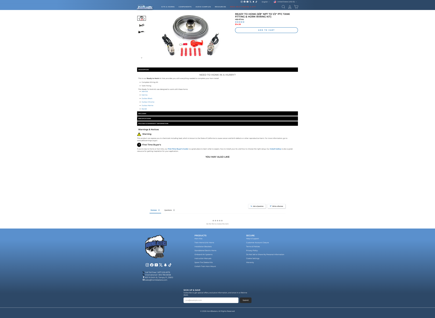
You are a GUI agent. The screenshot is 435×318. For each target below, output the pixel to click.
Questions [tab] (168, 210)
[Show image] (141, 18)
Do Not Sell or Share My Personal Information (265, 254)
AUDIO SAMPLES (203, 7)
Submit (246, 300)
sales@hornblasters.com (156, 280)
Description (143, 70)
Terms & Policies (253, 246)
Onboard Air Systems (203, 254)
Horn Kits (198, 238)
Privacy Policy (252, 250)
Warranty (250, 262)
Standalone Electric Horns (205, 250)
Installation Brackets (203, 246)
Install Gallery (275, 149)
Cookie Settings (252, 258)
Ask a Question (258, 206)
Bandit (144, 109)
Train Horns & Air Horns (204, 242)
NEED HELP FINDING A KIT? (243, 7)
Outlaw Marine (147, 105)
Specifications (144, 118)
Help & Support (252, 238)
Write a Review (277, 206)
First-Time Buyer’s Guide (178, 149)
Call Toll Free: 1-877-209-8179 (157, 272)
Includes (142, 113)
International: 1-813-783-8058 (158, 275)
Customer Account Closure (257, 242)
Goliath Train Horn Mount (205, 266)
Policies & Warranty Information (153, 123)
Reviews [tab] (154, 210)
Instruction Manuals (203, 258)
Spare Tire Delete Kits (204, 262)
